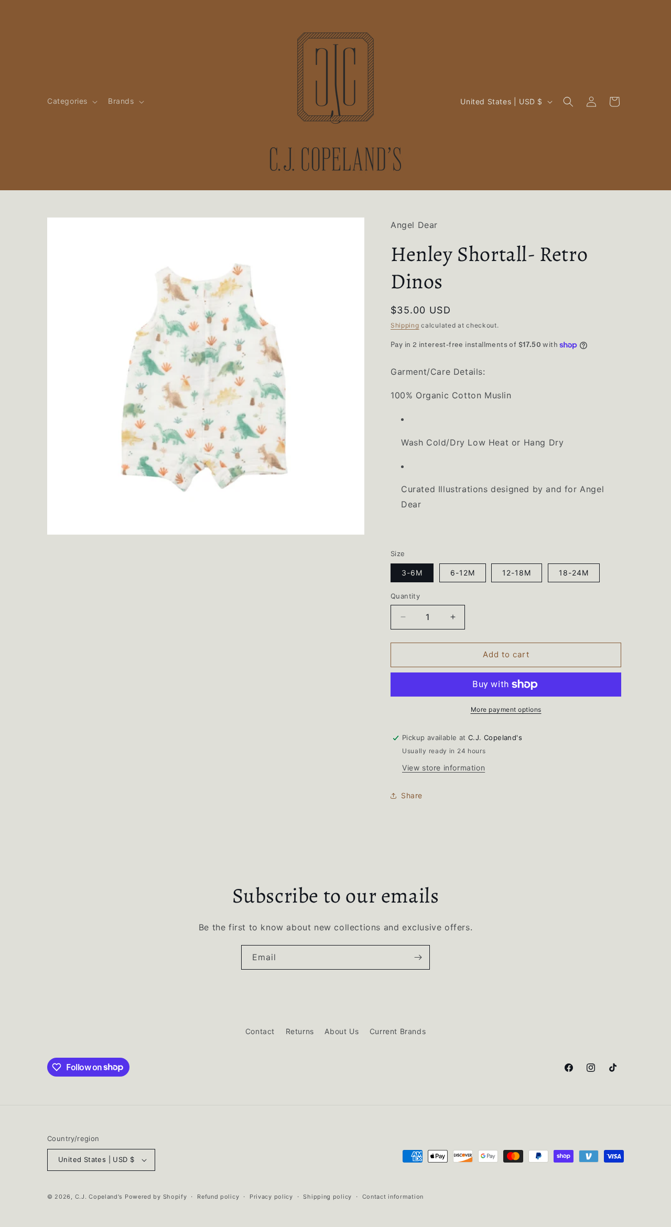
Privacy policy (271, 1196)
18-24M (574, 572)
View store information (443, 767)
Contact (260, 1031)
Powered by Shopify (156, 1196)
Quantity (405, 596)
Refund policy (218, 1196)
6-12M (462, 572)
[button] (71, 101)
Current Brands (398, 1031)
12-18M (516, 572)
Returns (300, 1031)
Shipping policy (327, 1196)
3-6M (412, 572)
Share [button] (412, 795)
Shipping (405, 325)
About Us (341, 1031)
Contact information (393, 1196)
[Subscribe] (417, 957)
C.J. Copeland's (99, 1196)
